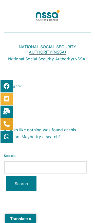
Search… (10, 156)
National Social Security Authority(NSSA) (47, 49)
